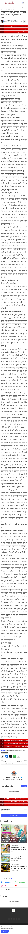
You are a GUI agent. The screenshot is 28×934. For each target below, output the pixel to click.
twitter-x (8, 889)
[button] (23, 2)
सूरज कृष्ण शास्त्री (7, 7)
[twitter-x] (11, 919)
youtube (22, 885)
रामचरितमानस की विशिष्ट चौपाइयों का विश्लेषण (13, 750)
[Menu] (2, 2)
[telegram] (19, 919)
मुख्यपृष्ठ (2, 7)
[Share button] (18, 756)
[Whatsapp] (14, 756)
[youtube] (14, 919)
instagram (8, 885)
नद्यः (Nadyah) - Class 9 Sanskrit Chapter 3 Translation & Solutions (18, 858)
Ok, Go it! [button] (5, 931)
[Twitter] (10, 756)
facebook (8, 882)
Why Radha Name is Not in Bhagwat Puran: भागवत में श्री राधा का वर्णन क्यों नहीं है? (19, 867)
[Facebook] (6, 756)
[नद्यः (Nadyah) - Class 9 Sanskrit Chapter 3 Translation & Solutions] (5, 858)
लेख (24, 750)
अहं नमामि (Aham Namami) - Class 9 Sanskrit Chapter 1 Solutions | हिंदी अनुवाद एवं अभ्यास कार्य (18, 848)
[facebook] (9, 919)
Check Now (10, 928)
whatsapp (22, 882)
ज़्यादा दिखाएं (24, 786)
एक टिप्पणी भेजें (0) (14, 815)
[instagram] (16, 919)
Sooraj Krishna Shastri (13, 777)
